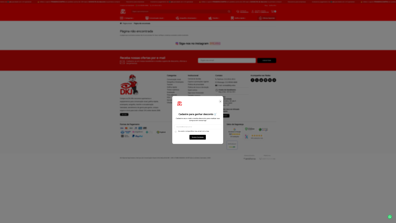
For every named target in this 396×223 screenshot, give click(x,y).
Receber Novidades (198, 137)
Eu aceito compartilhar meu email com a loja (193, 131)
